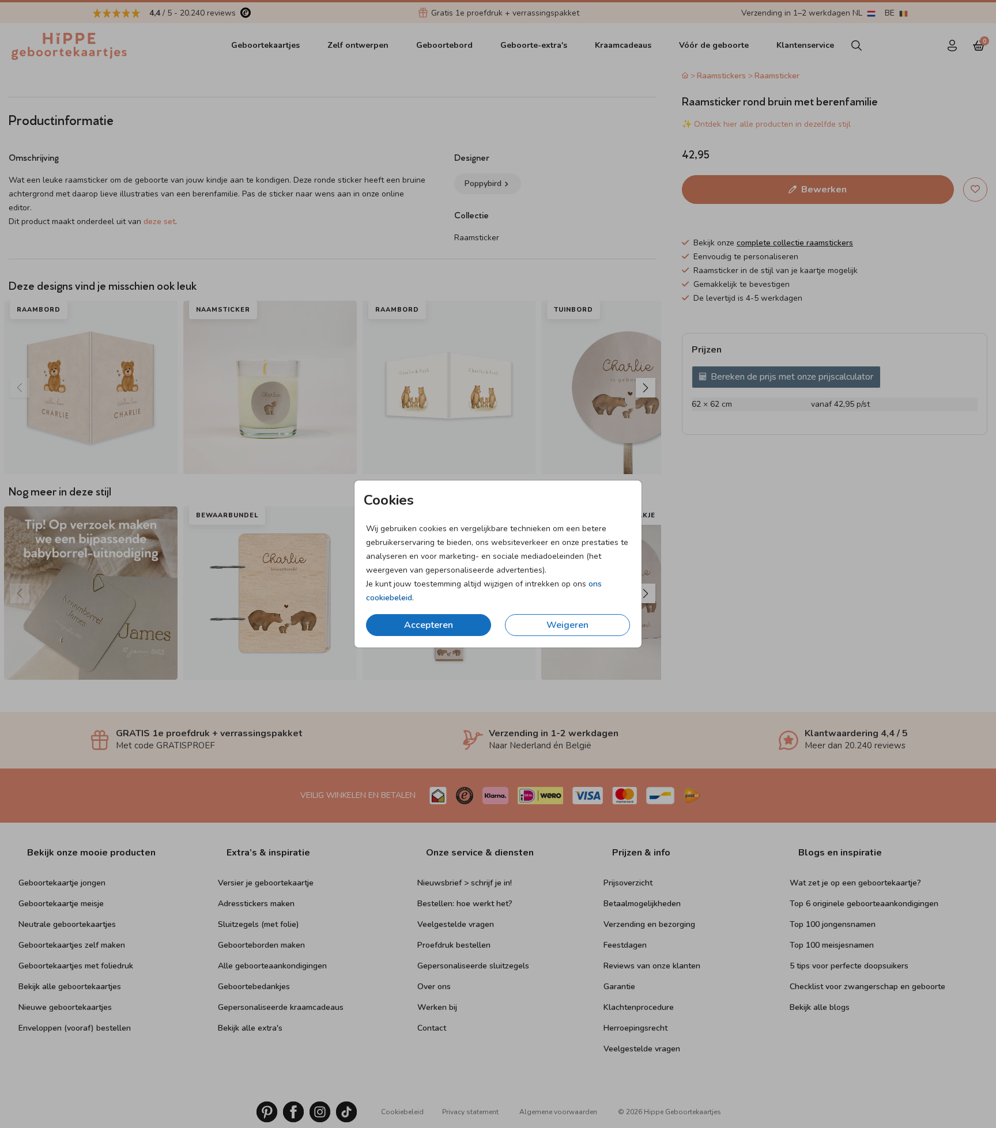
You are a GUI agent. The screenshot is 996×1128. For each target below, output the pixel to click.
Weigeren (567, 625)
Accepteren (428, 625)
